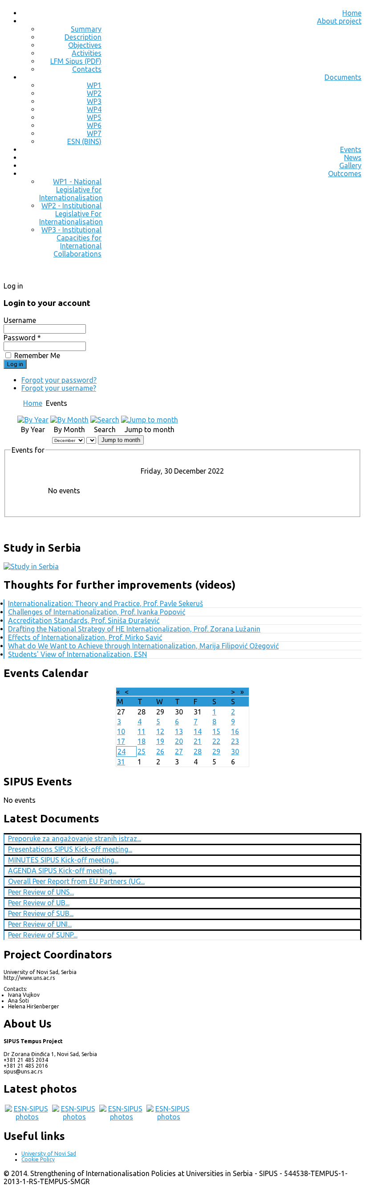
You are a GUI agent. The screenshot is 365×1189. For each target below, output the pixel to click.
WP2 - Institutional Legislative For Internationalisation (71, 214)
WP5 (94, 117)
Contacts (86, 69)
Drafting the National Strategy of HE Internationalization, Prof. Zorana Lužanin (134, 629)
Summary (86, 29)
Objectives (84, 45)
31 (121, 762)
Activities (86, 53)
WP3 (94, 101)
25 (142, 751)
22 (216, 741)
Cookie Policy (38, 1159)
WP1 (94, 85)
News (352, 157)
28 (198, 751)
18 (142, 741)
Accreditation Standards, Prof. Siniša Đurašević (83, 620)
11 (142, 731)
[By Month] (69, 420)
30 (235, 751)
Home (351, 13)
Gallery (350, 165)
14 (198, 731)
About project (339, 21)
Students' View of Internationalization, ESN (77, 654)
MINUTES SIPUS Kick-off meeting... (63, 860)
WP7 (94, 133)
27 (179, 751)
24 (122, 751)
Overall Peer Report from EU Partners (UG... (76, 881)
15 (216, 731)
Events (350, 149)
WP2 (94, 93)
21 (198, 741)
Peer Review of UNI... (40, 924)
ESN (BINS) (84, 141)
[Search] (104, 420)
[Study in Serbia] (31, 566)
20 (179, 741)
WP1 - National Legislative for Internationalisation (71, 190)
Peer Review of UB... (38, 903)
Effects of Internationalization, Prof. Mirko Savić (85, 637)
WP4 (94, 109)
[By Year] (33, 420)
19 (160, 741)
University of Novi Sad (48, 1153)
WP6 (94, 125)
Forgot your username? (58, 388)
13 (179, 731)
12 (160, 731)
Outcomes (344, 173)
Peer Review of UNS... (41, 892)
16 (235, 731)
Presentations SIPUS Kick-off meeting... (70, 849)
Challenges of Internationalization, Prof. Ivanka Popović (96, 612)
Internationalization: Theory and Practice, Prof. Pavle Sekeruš (105, 603)
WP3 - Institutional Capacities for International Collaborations (71, 242)
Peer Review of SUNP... (42, 935)
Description (83, 37)
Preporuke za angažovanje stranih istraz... (74, 838)
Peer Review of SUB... (40, 913)
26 (160, 751)
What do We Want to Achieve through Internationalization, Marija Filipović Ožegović (143, 646)
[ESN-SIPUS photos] (27, 1117)
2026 (195, 692)
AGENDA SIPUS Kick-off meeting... (62, 871)
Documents (342, 77)
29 (216, 751)
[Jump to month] (149, 420)
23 (235, 741)
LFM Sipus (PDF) (75, 61)
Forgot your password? (59, 380)
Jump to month (120, 440)
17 (121, 741)
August (173, 692)
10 (121, 731)
